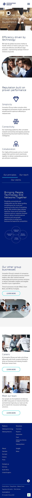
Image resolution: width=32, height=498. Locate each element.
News (17, 451)
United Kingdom (6, 472)
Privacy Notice (13, 486)
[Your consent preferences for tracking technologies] (29, 495)
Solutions (19, 426)
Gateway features (7, 432)
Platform (5, 426)
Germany (4, 467)
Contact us (5, 464)
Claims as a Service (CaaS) (21, 440)
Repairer (18, 432)
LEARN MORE (11, 293)
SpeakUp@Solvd (6, 492)
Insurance (19, 429)
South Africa (5, 470)
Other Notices (17, 489)
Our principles (10, 175)
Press (3, 460)
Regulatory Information (7, 489)
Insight (18, 448)
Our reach (23, 175)
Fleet (17, 437)
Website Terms (20, 486)
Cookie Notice (5, 486)
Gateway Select (20, 444)
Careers (4, 457)
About (4, 448)
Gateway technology (7, 429)
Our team (4, 454)
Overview (4, 451)
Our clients (16, 180)
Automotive (19, 434)
